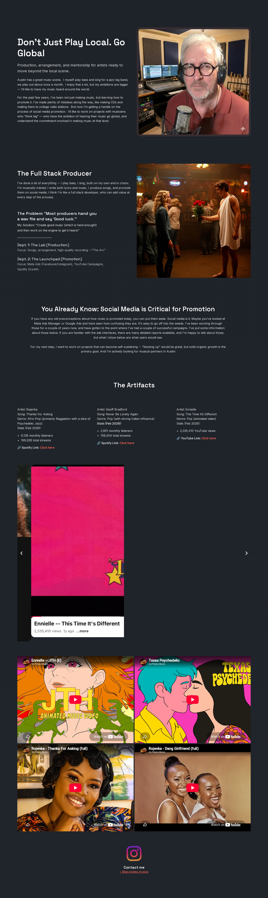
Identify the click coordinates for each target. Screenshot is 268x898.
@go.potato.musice (134, 872)
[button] (21, 553)
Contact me (134, 867)
